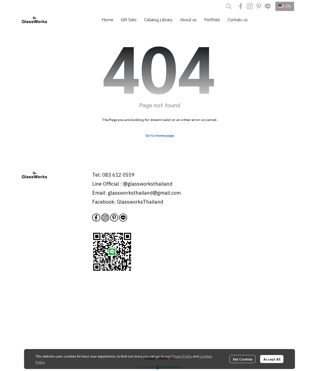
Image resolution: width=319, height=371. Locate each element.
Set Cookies (242, 359)
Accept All (271, 359)
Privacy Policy (181, 356)
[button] (229, 6)
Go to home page (160, 135)
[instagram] (250, 6)
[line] (268, 6)
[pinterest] (259, 6)
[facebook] (241, 6)
